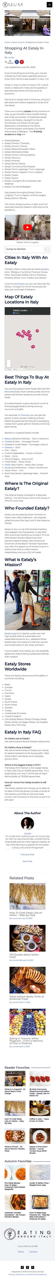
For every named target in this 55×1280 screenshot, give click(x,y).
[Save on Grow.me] (27, 62)
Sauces (8, 467)
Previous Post (27, 854)
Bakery (8, 438)
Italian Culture (18, 42)
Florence (25, 415)
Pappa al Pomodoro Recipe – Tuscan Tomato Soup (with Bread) (38, 1150)
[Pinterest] (32, 1267)
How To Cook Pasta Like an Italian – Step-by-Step (25, 914)
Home (7, 42)
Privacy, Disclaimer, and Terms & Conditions (27, 1275)
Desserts (9, 447)
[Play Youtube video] (27, 227)
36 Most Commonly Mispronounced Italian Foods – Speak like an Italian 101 (40, 1092)
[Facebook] (22, 1267)
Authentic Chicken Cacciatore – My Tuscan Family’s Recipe (15, 1215)
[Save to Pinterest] (22, 62)
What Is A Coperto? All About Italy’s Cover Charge (15, 1091)
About (21, 1252)
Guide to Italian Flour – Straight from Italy (40, 1184)
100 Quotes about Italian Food (24, 955)
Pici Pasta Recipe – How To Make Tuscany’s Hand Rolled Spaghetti (15, 1186)
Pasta (7, 465)
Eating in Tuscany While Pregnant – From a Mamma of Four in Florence (26, 1041)
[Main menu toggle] (49, 5)
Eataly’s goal (11, 633)
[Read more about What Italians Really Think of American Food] (27, 980)
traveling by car (20, 284)
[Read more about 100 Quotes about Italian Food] (27, 938)
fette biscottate (12, 391)
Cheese (8, 441)
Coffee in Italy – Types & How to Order (39, 1120)
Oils (6, 459)
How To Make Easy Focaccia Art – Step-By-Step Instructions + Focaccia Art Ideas (40, 1216)
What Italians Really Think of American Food (26, 997)
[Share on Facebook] (17, 62)
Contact (33, 1252)
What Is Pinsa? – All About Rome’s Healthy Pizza (15, 1149)
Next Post (27, 861)
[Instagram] (27, 1267)
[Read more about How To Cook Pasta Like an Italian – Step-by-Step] (27, 896)
